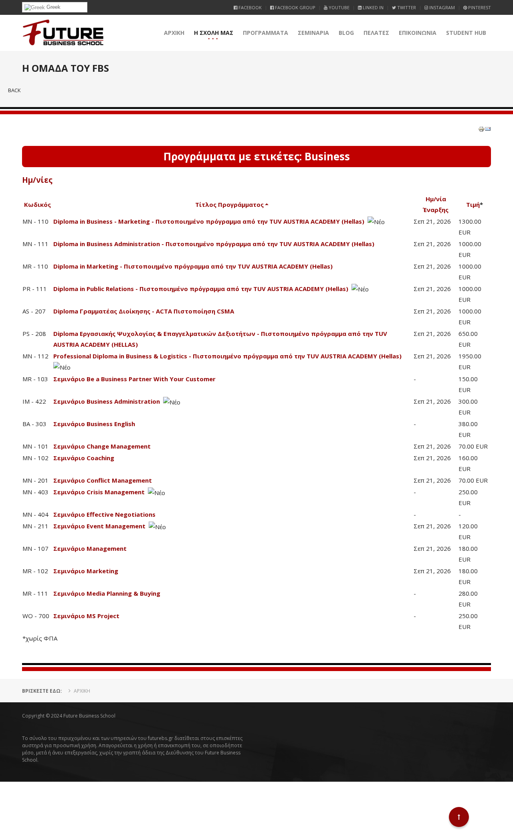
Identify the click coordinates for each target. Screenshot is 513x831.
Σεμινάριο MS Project (86, 616)
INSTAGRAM (441, 7)
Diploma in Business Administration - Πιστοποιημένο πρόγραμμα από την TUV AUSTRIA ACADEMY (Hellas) (213, 244)
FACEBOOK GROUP (294, 7)
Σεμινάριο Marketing (85, 571)
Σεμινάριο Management (90, 548)
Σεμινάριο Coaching (83, 458)
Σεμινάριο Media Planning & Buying (106, 593)
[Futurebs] (63, 33)
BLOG (346, 32)
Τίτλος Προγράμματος (229, 204)
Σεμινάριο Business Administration (106, 401)
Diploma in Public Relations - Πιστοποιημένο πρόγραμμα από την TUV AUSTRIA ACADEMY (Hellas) (200, 289)
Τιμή (473, 204)
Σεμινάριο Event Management (99, 526)
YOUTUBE (338, 7)
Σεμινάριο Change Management (102, 446)
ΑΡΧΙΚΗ (174, 32)
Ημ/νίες (37, 180)
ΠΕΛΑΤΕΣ (376, 32)
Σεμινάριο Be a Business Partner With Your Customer (134, 379)
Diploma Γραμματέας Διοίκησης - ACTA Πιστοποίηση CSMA (143, 311)
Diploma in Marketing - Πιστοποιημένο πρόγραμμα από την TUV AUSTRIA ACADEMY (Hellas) (193, 266)
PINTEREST (479, 7)
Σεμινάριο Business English (94, 424)
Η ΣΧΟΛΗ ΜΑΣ (213, 32)
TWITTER (406, 7)
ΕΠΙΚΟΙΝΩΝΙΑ (417, 32)
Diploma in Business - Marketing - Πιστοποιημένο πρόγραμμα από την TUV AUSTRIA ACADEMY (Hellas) (208, 221)
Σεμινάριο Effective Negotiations (104, 514)
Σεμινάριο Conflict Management (102, 480)
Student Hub (466, 32)
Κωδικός (37, 204)
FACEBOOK (249, 7)
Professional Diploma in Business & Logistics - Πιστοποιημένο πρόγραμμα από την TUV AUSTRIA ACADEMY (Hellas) (227, 356)
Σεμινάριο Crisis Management (99, 492)
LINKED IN (373, 7)
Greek (53, 7)
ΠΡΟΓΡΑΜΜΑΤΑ (265, 32)
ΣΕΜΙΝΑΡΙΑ (313, 32)
